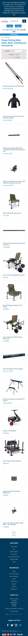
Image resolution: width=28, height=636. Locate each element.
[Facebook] (8, 625)
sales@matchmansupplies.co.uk (15, 614)
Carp (14, 549)
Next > (14, 535)
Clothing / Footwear (14, 559)
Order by (7, 51)
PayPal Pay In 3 (14, 589)
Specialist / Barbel (14, 551)
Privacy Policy (14, 581)
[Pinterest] (20, 625)
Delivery (14, 571)
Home (2, 37)
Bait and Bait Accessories (14, 556)
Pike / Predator (14, 554)
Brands (14, 562)
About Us (14, 584)
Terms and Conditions (14, 574)
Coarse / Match (14, 546)
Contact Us (14, 586)
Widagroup (20, 631)
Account (14, 579)
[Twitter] (12, 625)
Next (18, 57)
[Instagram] (16, 625)
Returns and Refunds (14, 576)
